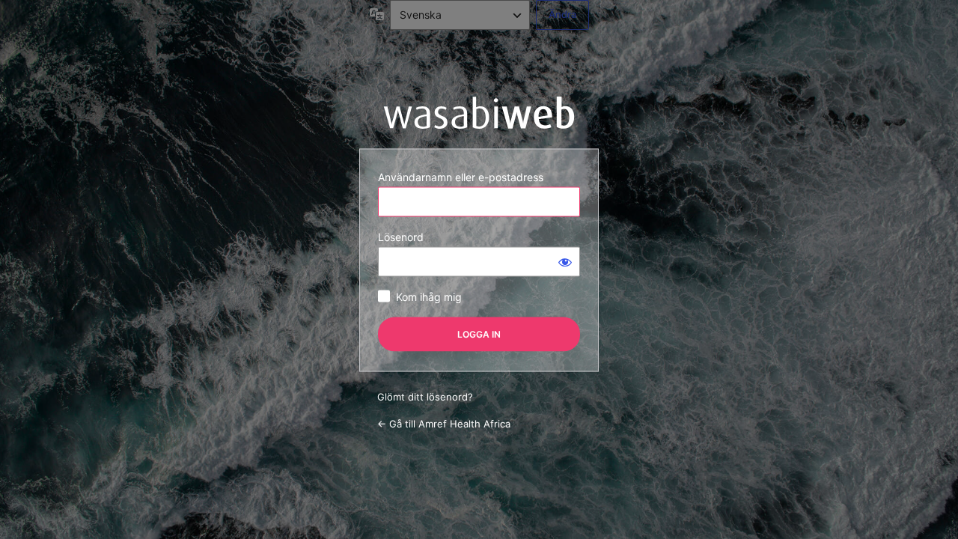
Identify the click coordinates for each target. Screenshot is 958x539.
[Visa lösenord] (565, 262)
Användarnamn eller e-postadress (460, 177)
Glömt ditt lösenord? (425, 397)
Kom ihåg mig (429, 296)
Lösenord (401, 237)
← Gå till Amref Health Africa (443, 423)
